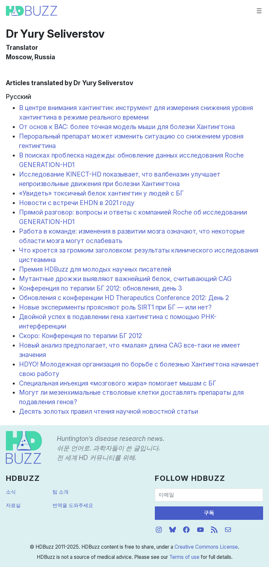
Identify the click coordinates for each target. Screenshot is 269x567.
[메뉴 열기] (259, 11)
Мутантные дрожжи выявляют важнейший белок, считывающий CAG (125, 279)
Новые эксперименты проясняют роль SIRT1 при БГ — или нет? (115, 307)
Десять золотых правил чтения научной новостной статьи (108, 411)
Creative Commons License (206, 547)
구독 (209, 513)
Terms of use (184, 557)
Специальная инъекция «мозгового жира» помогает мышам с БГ (117, 383)
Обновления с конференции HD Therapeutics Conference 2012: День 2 (124, 298)
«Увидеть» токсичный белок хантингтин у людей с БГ (101, 193)
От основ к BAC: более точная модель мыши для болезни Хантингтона (127, 127)
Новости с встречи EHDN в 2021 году (76, 203)
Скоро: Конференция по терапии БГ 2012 (80, 336)
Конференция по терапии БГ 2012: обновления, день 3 (100, 288)
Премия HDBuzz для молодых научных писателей (95, 269)
